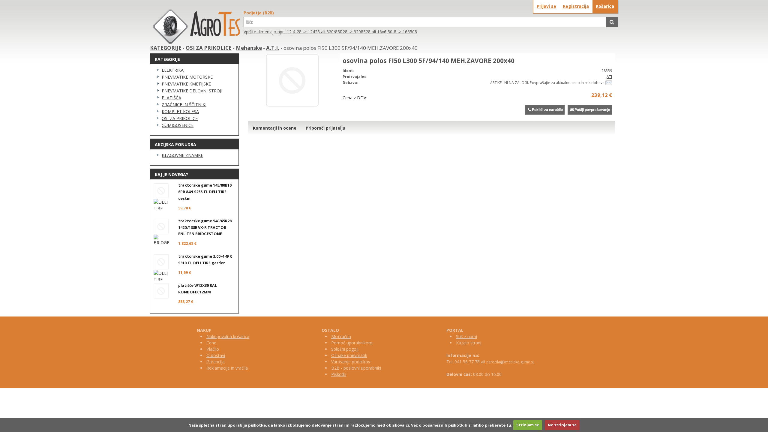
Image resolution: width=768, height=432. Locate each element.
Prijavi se (546, 6)
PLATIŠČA (171, 97)
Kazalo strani (468, 343)
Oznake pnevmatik (349, 355)
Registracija (576, 6)
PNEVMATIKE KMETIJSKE (186, 84)
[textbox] (425, 22)
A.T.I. (272, 48)
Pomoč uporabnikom (351, 343)
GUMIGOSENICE (178, 125)
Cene (211, 343)
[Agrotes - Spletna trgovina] (196, 42)
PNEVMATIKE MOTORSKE (187, 77)
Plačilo (212, 349)
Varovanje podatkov (350, 361)
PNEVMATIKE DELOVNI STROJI (192, 91)
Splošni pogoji (344, 349)
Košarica (605, 6)
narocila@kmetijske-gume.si (510, 361)
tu (508, 425)
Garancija (215, 361)
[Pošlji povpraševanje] (608, 82)
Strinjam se (527, 425)
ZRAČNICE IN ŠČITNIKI (184, 104)
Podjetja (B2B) (259, 13)
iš (335, 374)
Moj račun (341, 336)
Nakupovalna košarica (227, 336)
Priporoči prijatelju (325, 128)
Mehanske (249, 48)
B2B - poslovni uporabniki (356, 368)
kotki (341, 374)
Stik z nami (466, 336)
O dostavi (215, 355)
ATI (609, 76)
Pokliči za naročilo (547, 109)
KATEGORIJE (166, 48)
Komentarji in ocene (274, 128)
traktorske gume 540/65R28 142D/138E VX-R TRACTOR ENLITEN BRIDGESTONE (205, 227)
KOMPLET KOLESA (180, 111)
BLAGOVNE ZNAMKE (182, 155)
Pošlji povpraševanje (592, 109)
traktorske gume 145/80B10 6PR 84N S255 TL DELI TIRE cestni (205, 192)
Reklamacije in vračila (227, 368)
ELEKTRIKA (173, 70)
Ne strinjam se (562, 425)
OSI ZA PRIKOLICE (209, 48)
